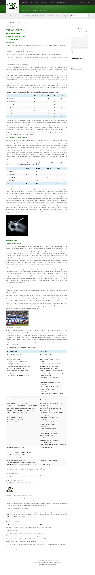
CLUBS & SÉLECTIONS (34, 2)
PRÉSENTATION (24, 2)
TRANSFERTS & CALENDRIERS (47, 2)
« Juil (72, 52)
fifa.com (10, 521)
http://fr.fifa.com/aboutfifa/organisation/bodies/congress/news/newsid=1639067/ (24, 524)
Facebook (88, 2)
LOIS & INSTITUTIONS (61, 2)
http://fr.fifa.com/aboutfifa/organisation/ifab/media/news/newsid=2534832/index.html (25, 533)
